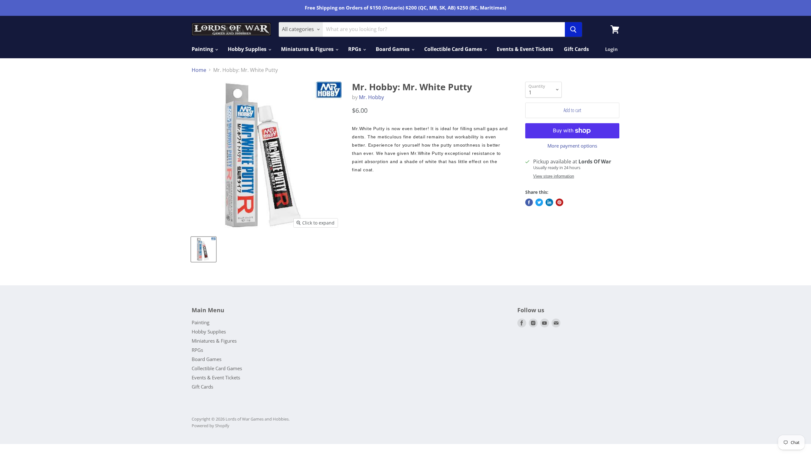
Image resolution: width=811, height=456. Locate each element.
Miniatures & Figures (308, 49)
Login (611, 49)
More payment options (572, 146)
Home (199, 70)
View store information (553, 176)
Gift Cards (576, 49)
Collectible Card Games (453, 49)
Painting (203, 49)
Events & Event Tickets (525, 49)
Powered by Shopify (210, 425)
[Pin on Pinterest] (559, 202)
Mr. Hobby (371, 97)
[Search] (573, 29)
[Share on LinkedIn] (549, 202)
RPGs (355, 49)
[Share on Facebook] (529, 202)
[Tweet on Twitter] (539, 202)
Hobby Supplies (248, 49)
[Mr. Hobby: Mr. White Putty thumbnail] (203, 249)
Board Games (393, 49)
